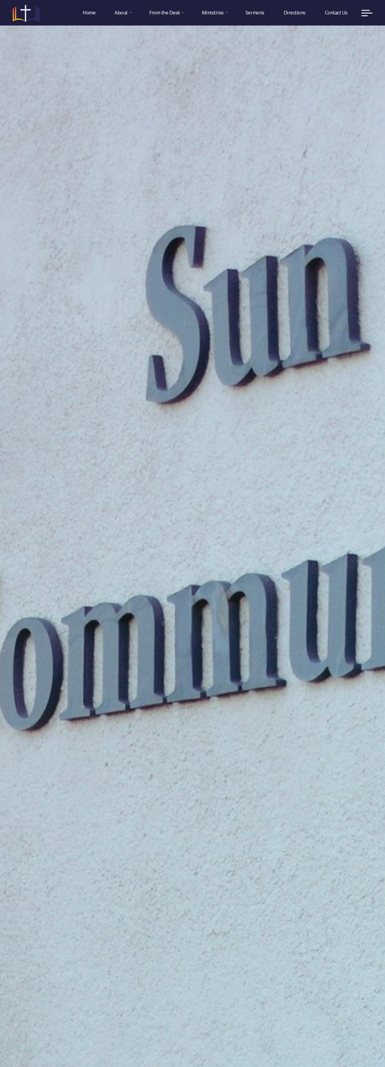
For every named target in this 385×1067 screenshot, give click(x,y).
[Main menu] (367, 13)
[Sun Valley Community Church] (26, 12)
